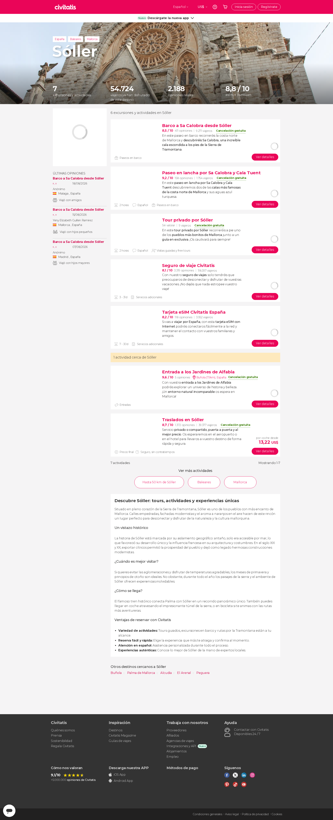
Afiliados (172, 735)
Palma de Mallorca (141, 673)
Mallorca (92, 39)
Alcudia (166, 673)
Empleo (172, 757)
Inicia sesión (244, 7)
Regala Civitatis (62, 746)
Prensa (56, 735)
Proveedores (176, 730)
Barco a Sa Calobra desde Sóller (78, 178)
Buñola (116, 673)
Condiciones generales (207, 814)
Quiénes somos (63, 730)
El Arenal (184, 673)
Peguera (202, 673)
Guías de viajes (120, 741)
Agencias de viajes (180, 741)
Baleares (75, 39)
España (59, 39)
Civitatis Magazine (122, 735)
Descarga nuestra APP (129, 768)
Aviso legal (232, 814)
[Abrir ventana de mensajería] (9, 811)
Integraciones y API (181, 746)
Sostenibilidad (61, 741)
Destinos (115, 730)
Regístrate (269, 7)
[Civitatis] (65, 7)
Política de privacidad (255, 814)
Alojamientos (176, 751)
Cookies (277, 814)
